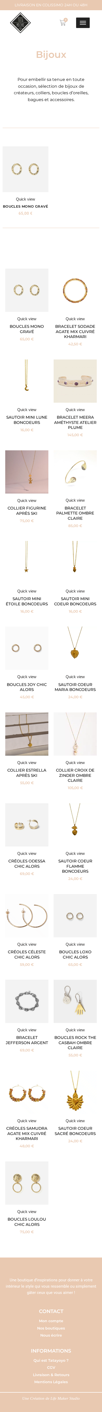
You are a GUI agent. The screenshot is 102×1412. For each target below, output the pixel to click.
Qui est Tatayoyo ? (51, 1360)
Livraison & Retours (51, 1374)
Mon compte (51, 1321)
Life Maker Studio (65, 1398)
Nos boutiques (51, 1328)
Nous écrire (51, 1335)
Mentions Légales (51, 1382)
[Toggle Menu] (83, 23)
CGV (51, 1367)
